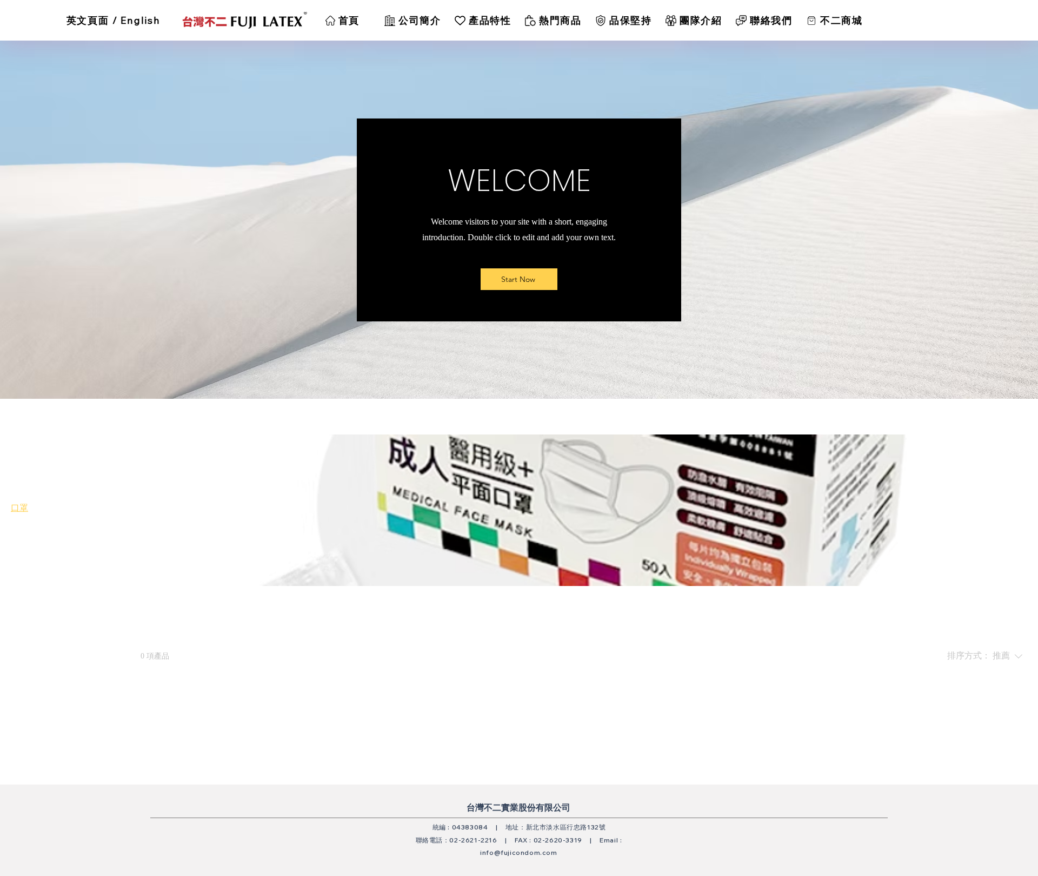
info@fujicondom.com (518, 852)
